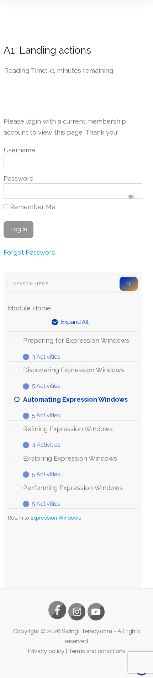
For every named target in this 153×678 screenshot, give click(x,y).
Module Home (29, 308)
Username (19, 150)
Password (18, 178)
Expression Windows (56, 518)
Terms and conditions (97, 651)
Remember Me (32, 207)
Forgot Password (30, 252)
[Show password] (130, 196)
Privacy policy (46, 651)
